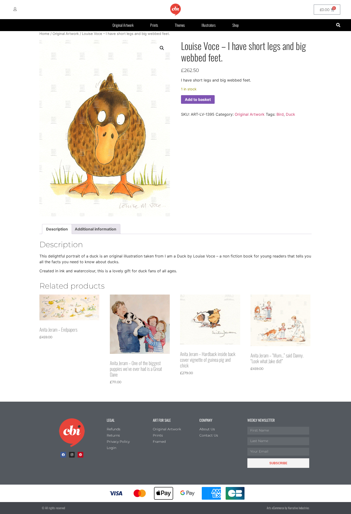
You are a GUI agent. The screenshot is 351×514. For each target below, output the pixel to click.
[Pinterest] (80, 455)
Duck (290, 114)
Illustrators (209, 25)
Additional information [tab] (95, 229)
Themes (180, 25)
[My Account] (15, 9)
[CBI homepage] (175, 10)
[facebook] (63, 455)
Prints (154, 25)
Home (44, 34)
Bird (280, 114)
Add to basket (198, 99)
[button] (338, 25)
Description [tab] (57, 229)
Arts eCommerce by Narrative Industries (288, 507)
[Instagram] (72, 455)
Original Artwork (122, 25)
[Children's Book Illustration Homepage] (72, 432)
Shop (235, 25)
